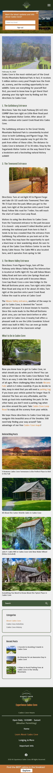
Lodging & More (26, 740)
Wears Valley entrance (16, 301)
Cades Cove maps (32, 425)
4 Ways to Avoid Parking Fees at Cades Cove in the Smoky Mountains (30, 669)
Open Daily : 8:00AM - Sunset (27, 720)
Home (26, 728)
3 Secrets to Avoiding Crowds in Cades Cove (30, 648)
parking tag (45, 389)
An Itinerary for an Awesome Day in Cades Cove (32, 658)
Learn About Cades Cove (26, 734)
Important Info (27, 745)
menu (49, 5)
